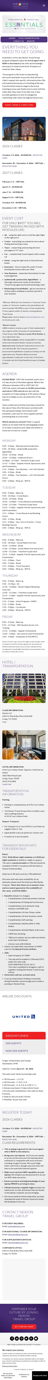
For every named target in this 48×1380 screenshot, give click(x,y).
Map (4, 722)
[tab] (24, 1035)
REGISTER (31, 41)
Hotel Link (6, 784)
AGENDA (12, 38)
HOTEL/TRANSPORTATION (29, 38)
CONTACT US (18, 41)
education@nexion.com (35, 317)
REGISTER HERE (9, 166)
